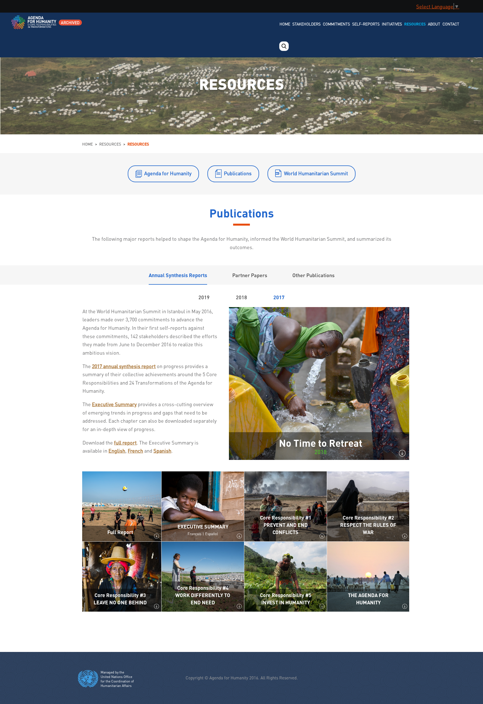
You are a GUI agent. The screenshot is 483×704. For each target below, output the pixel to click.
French (135, 450)
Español (211, 533)
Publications (238, 173)
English (116, 450)
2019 (204, 297)
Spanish (162, 450)
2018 (241, 297)
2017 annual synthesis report (124, 366)
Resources (415, 23)
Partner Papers (249, 275)
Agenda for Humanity (167, 173)
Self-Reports (366, 23)
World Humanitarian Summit (316, 173)
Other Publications (313, 275)
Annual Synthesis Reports (178, 275)
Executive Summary (114, 404)
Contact (450, 23)
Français (194, 533)
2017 (279, 297)
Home (285, 23)
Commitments (336, 23)
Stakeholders (306, 23)
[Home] (34, 26)
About (434, 23)
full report (125, 442)
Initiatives (392, 23)
